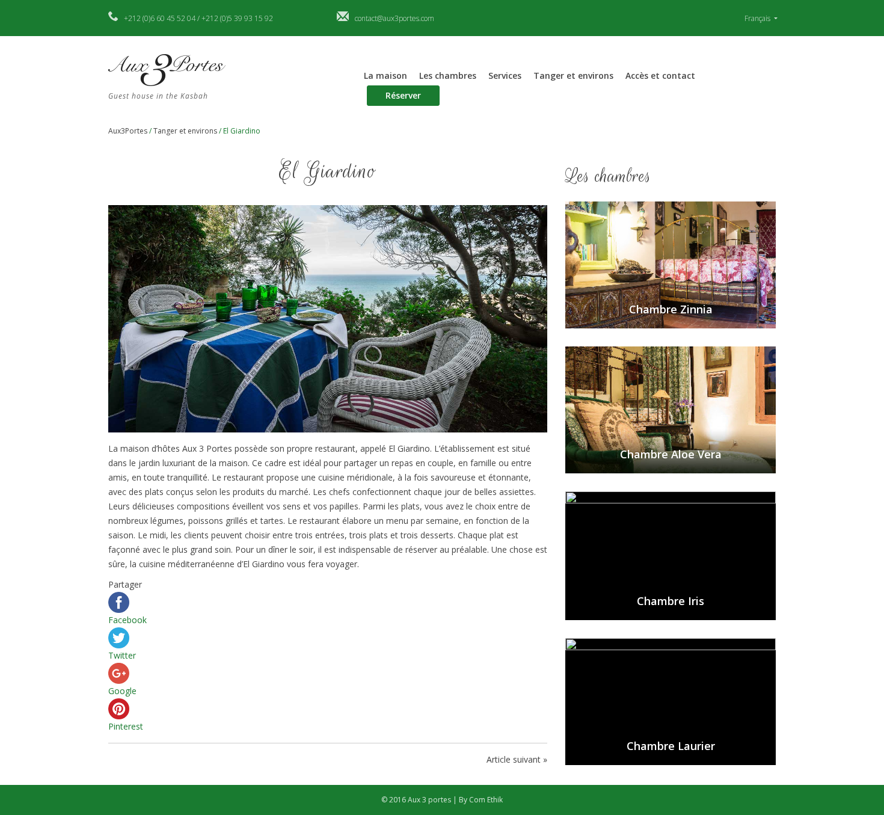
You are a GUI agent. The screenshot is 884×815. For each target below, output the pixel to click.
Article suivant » (517, 759)
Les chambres (447, 75)
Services (504, 75)
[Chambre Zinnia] (670, 264)
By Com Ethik (481, 800)
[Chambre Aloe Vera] (670, 408)
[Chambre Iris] (670, 555)
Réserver (403, 95)
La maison (385, 75)
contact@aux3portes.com (394, 18)
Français (758, 18)
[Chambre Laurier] (670, 700)
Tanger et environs (573, 75)
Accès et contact (660, 75)
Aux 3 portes (430, 800)
